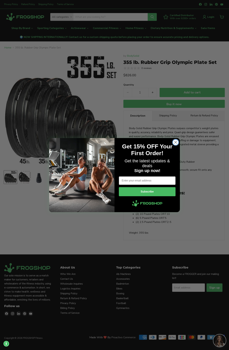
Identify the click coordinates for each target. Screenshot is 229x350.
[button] (6, 344)
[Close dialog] (176, 142)
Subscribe (147, 191)
